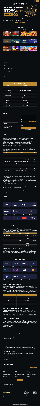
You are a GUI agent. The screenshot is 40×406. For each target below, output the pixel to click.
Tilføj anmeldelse (33, 367)
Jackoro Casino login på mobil (7, 71)
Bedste (6, 29)
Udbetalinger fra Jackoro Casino (8, 68)
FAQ (4, 76)
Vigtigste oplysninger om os (7, 60)
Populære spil (5, 59)
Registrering (5, 62)
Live (15, 29)
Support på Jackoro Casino (7, 74)
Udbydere (5, 65)
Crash (24, 29)
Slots (32, 29)
